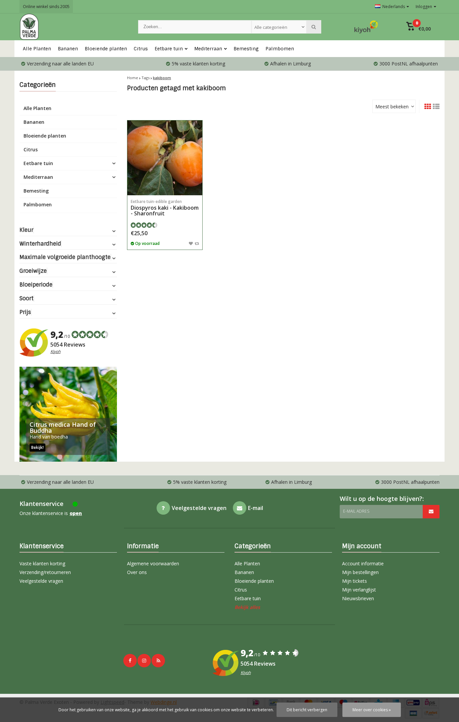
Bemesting (246, 49)
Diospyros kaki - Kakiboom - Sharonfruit (165, 208)
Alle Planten (37, 49)
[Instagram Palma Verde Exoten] (144, 660)
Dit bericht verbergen (307, 710)
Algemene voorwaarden (153, 563)
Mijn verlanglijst (359, 589)
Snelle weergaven (165, 185)
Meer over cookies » (371, 710)
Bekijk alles (247, 607)
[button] (419, 26)
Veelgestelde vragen (41, 581)
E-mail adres (356, 511)
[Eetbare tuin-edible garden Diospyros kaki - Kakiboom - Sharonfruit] (164, 157)
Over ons (137, 572)
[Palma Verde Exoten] (72, 26)
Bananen (68, 49)
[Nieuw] (158, 660)
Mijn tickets (354, 581)
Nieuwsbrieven (358, 598)
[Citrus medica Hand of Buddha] (68, 414)
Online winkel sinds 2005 (46, 6)
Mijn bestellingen (360, 572)
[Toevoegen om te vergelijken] (197, 243)
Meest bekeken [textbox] (392, 106)
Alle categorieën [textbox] (270, 27)
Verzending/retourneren (45, 572)
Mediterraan (208, 49)
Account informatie (363, 563)
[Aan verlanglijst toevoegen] (191, 243)
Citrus (141, 49)
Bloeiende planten (106, 49)
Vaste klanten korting (42, 563)
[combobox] (278, 27)
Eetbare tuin (169, 49)
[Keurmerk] (366, 27)
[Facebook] (130, 660)
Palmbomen (279, 49)
